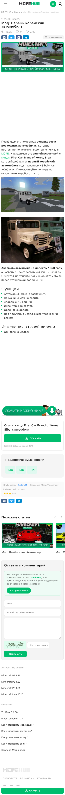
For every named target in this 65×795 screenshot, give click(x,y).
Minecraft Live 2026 (12, 694)
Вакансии (27, 778)
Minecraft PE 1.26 (10, 675)
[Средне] (10, 494)
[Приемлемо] (7, 494)
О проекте (10, 778)
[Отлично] (15, 494)
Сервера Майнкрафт (13, 750)
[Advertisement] (32, 105)
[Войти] (53, 4)
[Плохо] (4, 494)
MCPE (5, 153)
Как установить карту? (14, 737)
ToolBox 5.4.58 (9, 712)
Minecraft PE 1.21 (10, 688)
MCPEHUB (6, 12)
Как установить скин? (13, 743)
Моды (17, 12)
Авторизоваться (19, 590)
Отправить (15, 654)
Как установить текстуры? (16, 731)
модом (5, 157)
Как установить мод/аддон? (17, 724)
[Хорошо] (12, 494)
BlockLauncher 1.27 (12, 718)
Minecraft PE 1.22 (10, 681)
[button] (6, 4)
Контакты (44, 778)
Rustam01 (22, 485)
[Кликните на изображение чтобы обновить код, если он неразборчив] (15, 645)
